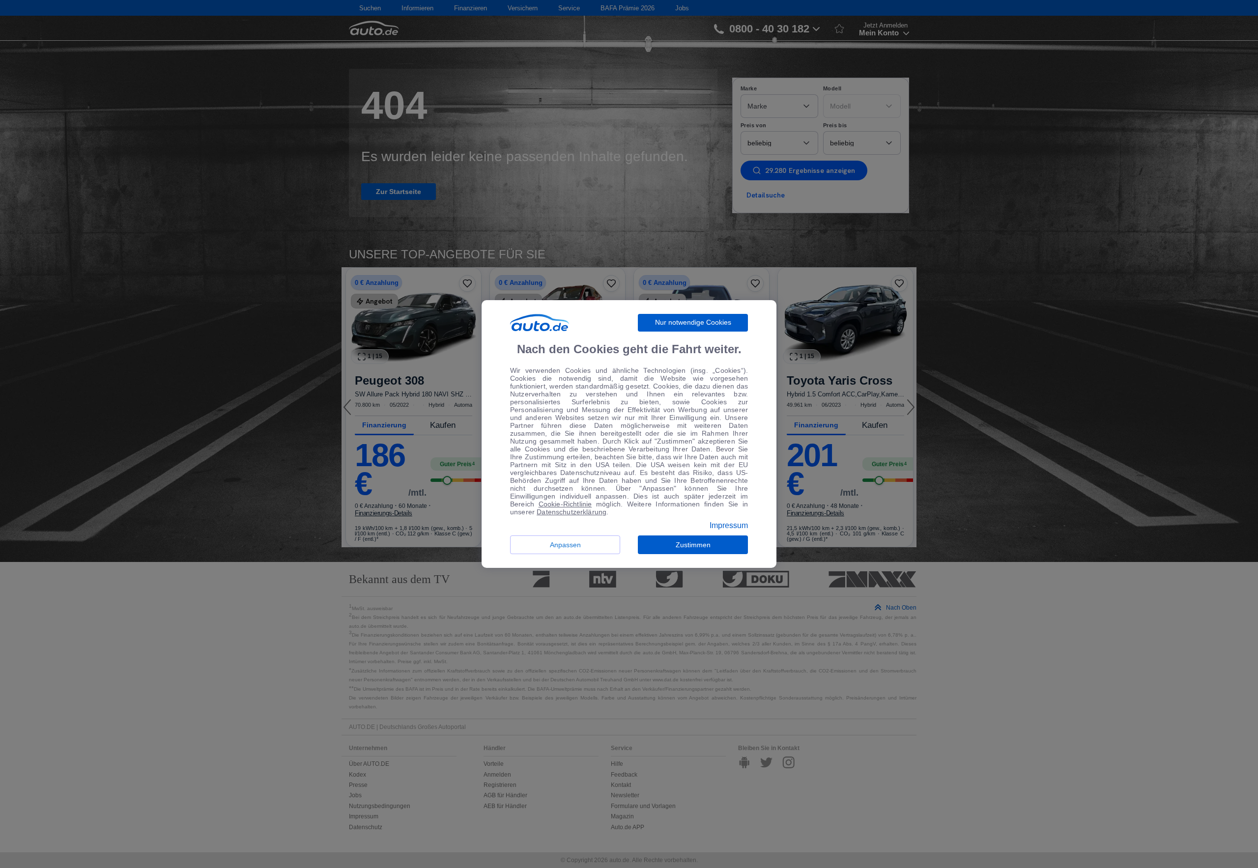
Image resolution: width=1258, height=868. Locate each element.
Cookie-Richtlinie (565, 504)
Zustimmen (693, 545)
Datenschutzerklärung (571, 512)
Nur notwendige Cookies (693, 322)
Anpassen (565, 545)
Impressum (729, 526)
